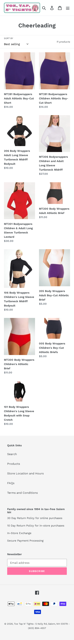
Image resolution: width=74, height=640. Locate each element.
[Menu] (68, 8)
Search (12, 454)
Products (13, 463)
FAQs (10, 483)
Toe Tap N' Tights (23, 623)
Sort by (8, 38)
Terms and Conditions (22, 492)
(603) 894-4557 (37, 628)
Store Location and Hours (25, 473)
